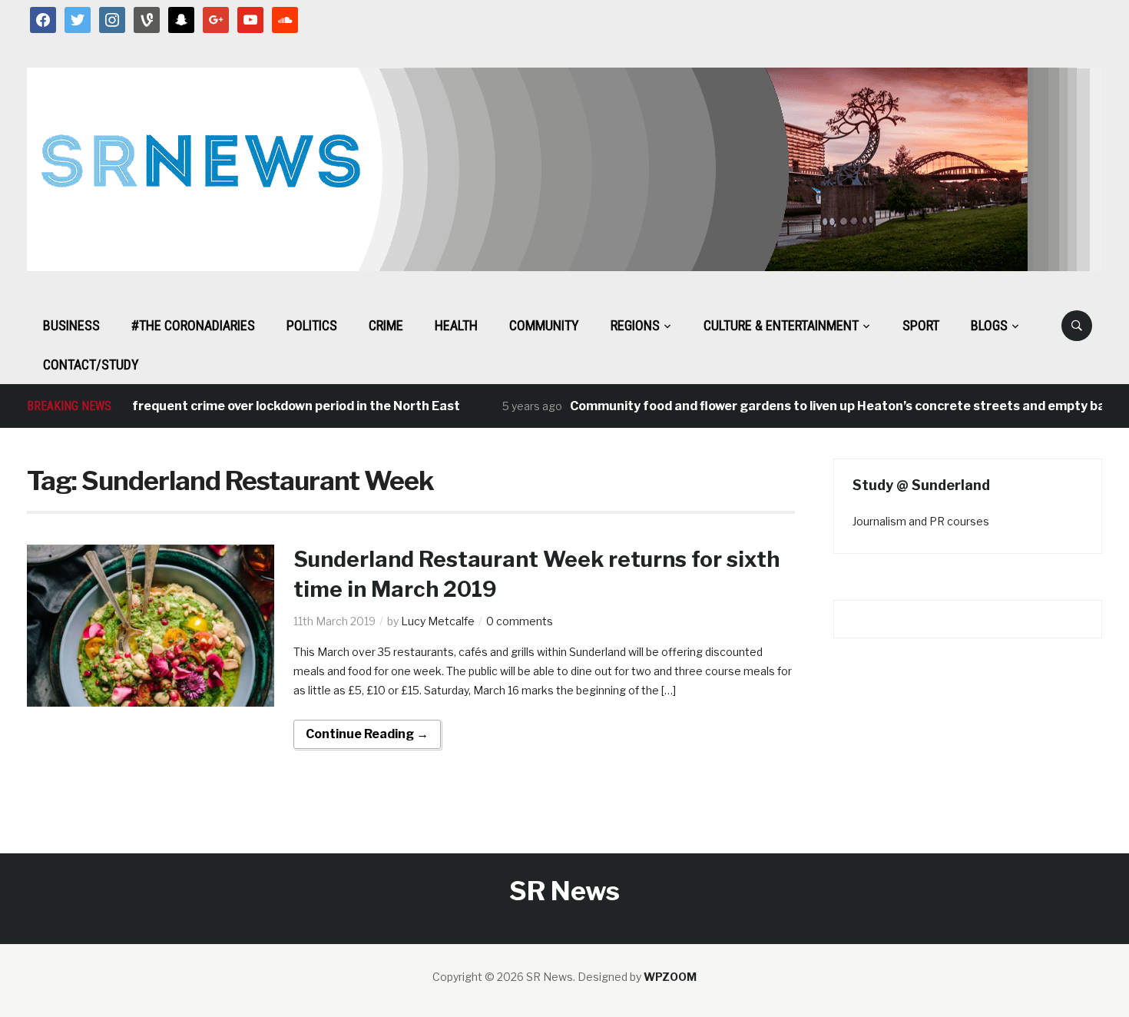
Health (456, 325)
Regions (635, 325)
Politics (311, 325)
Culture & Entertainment (781, 325)
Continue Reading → (367, 734)
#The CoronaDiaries (193, 325)
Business (71, 325)
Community (544, 325)
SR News (564, 890)
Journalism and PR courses (921, 521)
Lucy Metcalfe (438, 621)
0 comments (519, 621)
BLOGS (989, 325)
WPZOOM (670, 976)
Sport (920, 325)
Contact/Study (91, 364)
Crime (386, 325)
